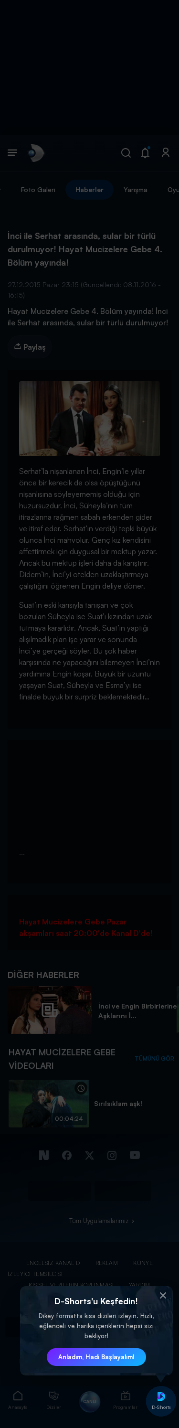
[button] (163, 1295)
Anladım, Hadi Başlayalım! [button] (96, 1357)
